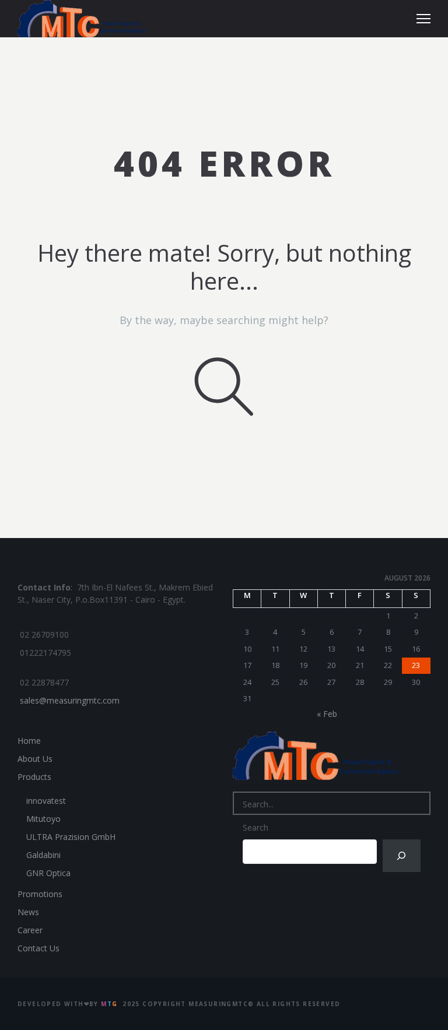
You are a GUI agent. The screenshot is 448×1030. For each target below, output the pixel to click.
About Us (35, 758)
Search (255, 827)
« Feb (327, 713)
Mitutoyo (43, 818)
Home (29, 740)
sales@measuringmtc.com (70, 700)
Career (30, 930)
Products (34, 776)
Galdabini (43, 854)
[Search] (402, 855)
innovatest (46, 800)
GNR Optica (48, 872)
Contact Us (39, 948)
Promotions (40, 893)
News (28, 911)
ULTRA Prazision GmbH (71, 836)
